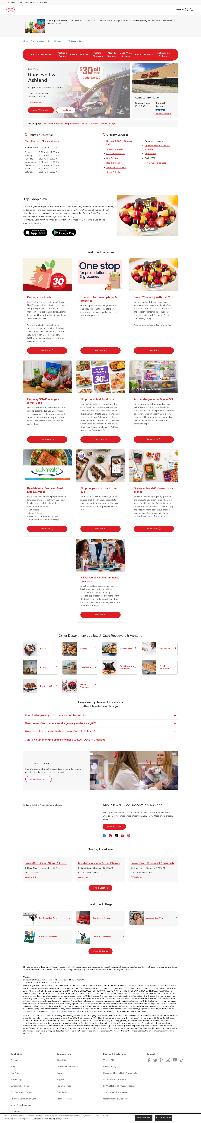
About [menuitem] (103, 123)
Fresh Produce (87, 686)
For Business (41, 2)
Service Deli (127, 649)
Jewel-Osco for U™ (116, 167)
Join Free (161, 350)
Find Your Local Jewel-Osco (23, 1098)
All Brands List (17, 1111)
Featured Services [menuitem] (53, 123)
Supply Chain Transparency (115, 1092)
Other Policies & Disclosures (116, 1098)
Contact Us (16, 1060)
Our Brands (16, 1073)
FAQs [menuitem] (85, 123)
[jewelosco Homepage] (10, 10)
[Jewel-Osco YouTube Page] (175, 1061)
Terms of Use (109, 1060)
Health (20, 2)
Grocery (11, 2)
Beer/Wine (87, 667)
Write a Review (163, 113)
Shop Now (66, 110)
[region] (100, 1118)
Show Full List (113, 172)
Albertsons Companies (67, 1066)
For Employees (64, 1086)
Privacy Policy (109, 1066)
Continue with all (163, 1118)
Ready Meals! (113, 162)
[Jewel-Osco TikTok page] (181, 1061)
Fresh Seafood (167, 667)
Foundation (62, 1092)
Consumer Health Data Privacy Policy (120, 1073)
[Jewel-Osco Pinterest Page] (161, 1061)
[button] (181, 10)
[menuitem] (33, 54)
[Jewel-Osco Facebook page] (149, 1061)
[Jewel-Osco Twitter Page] (155, 1061)
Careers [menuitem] (94, 123)
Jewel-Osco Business (155, 162)
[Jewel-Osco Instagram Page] (168, 1061)
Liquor (48, 667)
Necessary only (143, 1118)
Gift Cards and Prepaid (21, 1092)
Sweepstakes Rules (20, 1086)
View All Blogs (103, 951)
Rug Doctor (112, 158)
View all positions (41, 779)
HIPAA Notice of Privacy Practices (119, 1086)
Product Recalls (64, 1098)
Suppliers (61, 1079)
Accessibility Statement (114, 1079)
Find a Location (102, 887)
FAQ (13, 1066)
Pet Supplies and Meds (127, 667)
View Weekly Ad (41, 110)
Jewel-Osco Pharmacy (21, 1105)
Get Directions (35, 102)
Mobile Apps (17, 1079)
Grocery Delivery (114, 148)
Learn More (107, 350)
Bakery (87, 649)
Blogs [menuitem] (112, 123)
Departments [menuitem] (72, 123)
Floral (48, 649)
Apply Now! (150, 153)
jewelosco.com (116, 826)
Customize (36, 1118)
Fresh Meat (48, 686)
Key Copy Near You (115, 153)
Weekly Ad (30, 877)
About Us (61, 1060)
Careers (60, 1073)
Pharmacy (29, 2)
